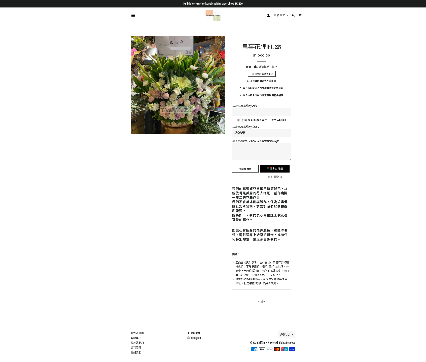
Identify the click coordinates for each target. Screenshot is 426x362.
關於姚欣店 (137, 342)
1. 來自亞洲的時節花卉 (262, 73)
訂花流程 (136, 347)
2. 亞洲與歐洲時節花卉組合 (261, 81)
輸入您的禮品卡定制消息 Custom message (255, 141)
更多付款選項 (275, 176)
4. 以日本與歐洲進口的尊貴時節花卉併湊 (261, 95)
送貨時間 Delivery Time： (246, 126)
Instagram (196, 338)
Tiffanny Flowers (267, 342)
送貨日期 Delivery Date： (245, 106)
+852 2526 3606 (278, 120)
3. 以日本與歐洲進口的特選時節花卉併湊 (261, 88)
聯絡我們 (136, 352)
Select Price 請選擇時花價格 (261, 66)
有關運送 (136, 338)
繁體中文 (285, 334)
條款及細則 (137, 333)
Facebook (195, 333)
